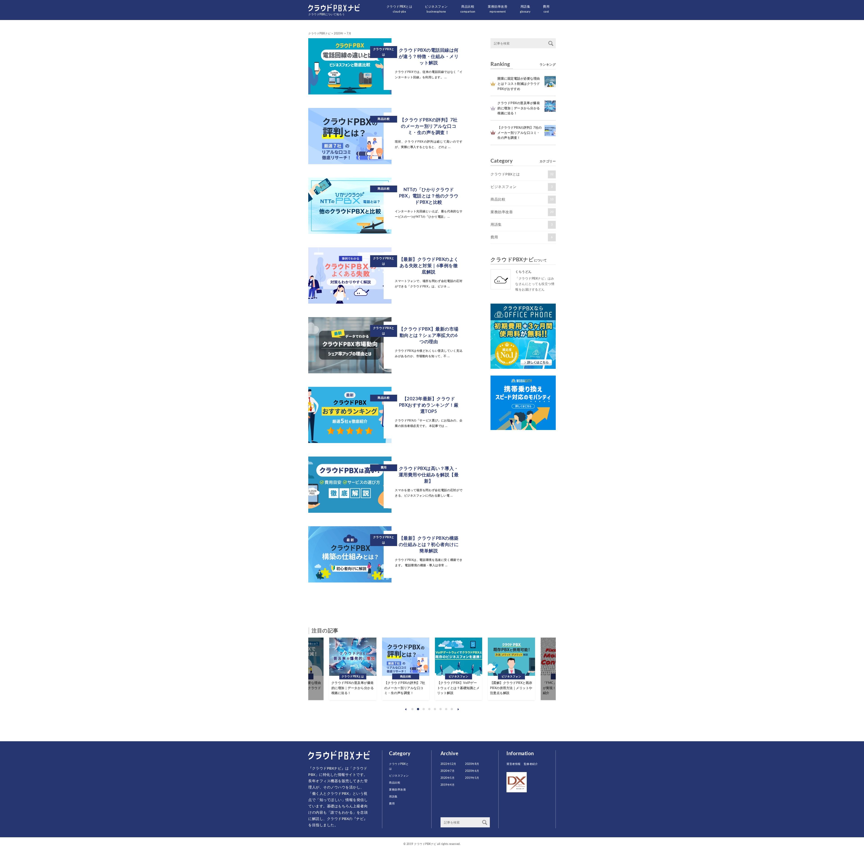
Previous (405, 709)
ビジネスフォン (436, 9)
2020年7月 (448, 771)
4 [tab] (429, 709)
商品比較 (467, 9)
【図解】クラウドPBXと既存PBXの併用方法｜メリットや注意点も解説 (511, 688)
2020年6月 (472, 771)
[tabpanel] (352, 669)
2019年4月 (448, 785)
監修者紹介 (531, 764)
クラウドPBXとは (399, 9)
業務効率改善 (497, 9)
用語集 (525, 9)
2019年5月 (472, 778)
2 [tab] (418, 709)
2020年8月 (472, 764)
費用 (546, 9)
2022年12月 (448, 764)
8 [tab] (452, 709)
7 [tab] (446, 709)
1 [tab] (412, 709)
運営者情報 (513, 764)
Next (458, 709)
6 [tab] (440, 709)
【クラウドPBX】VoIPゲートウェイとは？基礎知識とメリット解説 (458, 688)
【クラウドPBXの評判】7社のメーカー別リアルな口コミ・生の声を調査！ (519, 132)
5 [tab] (435, 709)
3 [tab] (424, 709)
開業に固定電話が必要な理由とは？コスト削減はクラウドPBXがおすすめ (518, 83)
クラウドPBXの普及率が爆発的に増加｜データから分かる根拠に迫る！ (518, 108)
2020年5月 (448, 778)
